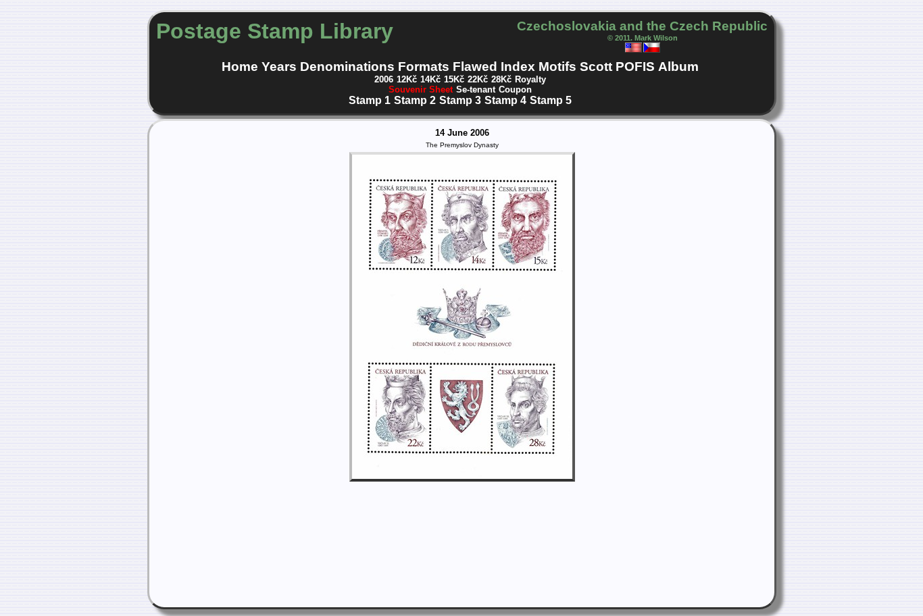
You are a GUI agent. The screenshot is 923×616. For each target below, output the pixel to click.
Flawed (475, 66)
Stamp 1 (370, 100)
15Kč (454, 79)
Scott (596, 66)
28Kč (501, 79)
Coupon (515, 89)
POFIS (635, 66)
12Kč (407, 79)
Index (518, 66)
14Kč (430, 79)
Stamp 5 (551, 100)
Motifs (557, 66)
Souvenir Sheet (421, 89)
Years (279, 66)
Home (240, 66)
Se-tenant (475, 89)
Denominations (347, 66)
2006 (383, 79)
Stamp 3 (460, 100)
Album (678, 66)
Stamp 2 (415, 100)
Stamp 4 (505, 100)
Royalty (530, 79)
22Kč (478, 79)
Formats (423, 66)
